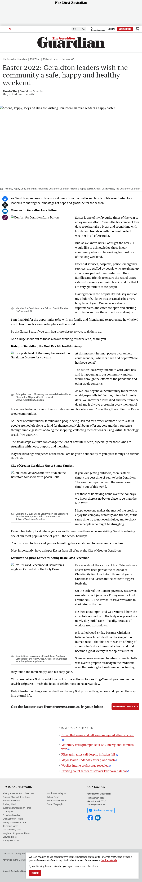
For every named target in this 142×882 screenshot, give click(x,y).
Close (35, 873)
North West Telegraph (57, 793)
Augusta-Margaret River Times (16, 797)
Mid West (35, 59)
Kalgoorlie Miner (10, 826)
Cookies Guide (109, 860)
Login (111, 29)
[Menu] (4, 29)
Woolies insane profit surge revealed (85, 765)
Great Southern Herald (13, 818)
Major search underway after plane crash (88, 760)
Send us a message (103, 810)
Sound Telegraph (55, 804)
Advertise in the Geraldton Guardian (21, 859)
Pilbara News (53, 797)
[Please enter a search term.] (83, 29)
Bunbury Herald (10, 804)
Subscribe (125, 29)
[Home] (9, 29)
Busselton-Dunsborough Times (17, 808)
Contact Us (8, 853)
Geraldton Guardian (11, 815)
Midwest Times (50, 59)
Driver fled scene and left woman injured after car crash (97, 735)
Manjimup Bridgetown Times (16, 833)
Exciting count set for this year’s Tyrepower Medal (94, 771)
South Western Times (56, 800)
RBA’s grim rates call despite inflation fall (88, 754)
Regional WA (68, 59)
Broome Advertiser (11, 800)
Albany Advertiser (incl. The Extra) (18, 793)
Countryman (8, 811)
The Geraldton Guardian (15, 59)
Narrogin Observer (11, 840)
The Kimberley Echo (12, 829)
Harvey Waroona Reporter (14, 822)
